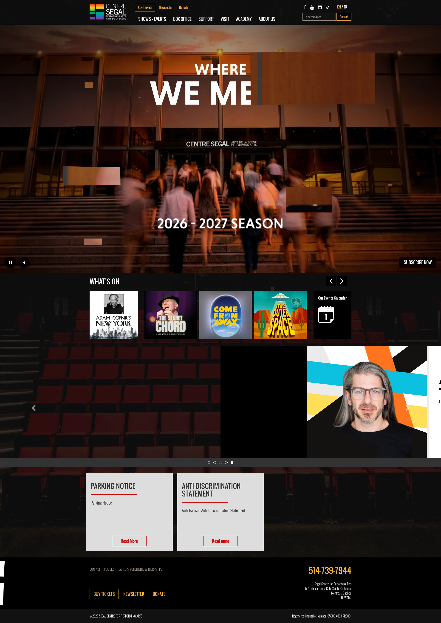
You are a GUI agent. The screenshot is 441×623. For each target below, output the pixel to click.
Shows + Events (152, 19)
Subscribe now (418, 262)
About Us (267, 19)
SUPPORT (206, 19)
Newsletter (165, 7)
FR (345, 7)
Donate (183, 7)
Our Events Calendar (332, 298)
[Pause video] (10, 262)
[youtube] (312, 7)
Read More (129, 541)
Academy (244, 19)
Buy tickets (145, 7)
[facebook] (304, 7)
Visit (225, 19)
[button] (33, 406)
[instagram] (320, 7)
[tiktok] (328, 7)
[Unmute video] (24, 262)
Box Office (182, 19)
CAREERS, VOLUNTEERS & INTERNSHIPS (140, 569)
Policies (109, 569)
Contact (95, 569)
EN (339, 7)
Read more (220, 541)
